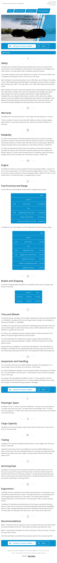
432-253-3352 (52, 5)
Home (10, 11)
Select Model (19, 11)
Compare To (31, 11)
